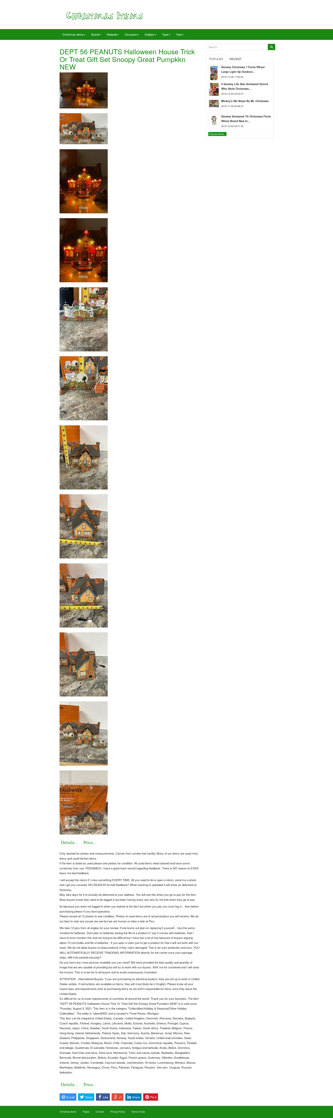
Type (165, 34)
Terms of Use (138, 1111)
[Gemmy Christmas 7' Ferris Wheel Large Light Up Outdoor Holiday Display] (214, 70)
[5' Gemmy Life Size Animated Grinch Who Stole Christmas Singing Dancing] (214, 87)
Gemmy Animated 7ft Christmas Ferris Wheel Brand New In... (246, 118)
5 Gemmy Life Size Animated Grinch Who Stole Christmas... (244, 86)
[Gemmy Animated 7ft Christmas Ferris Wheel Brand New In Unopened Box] (214, 120)
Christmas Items (72, 34)
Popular (216, 59)
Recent (235, 59)
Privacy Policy (117, 1111)
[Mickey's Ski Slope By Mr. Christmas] (214, 104)
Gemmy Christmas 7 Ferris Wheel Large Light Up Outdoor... (243, 69)
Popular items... (217, 134)
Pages (86, 1111)
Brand (95, 34)
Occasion (131, 34)
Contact (100, 1111)
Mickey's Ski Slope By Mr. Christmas (245, 101)
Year (179, 34)
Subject (149, 34)
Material (112, 34)
